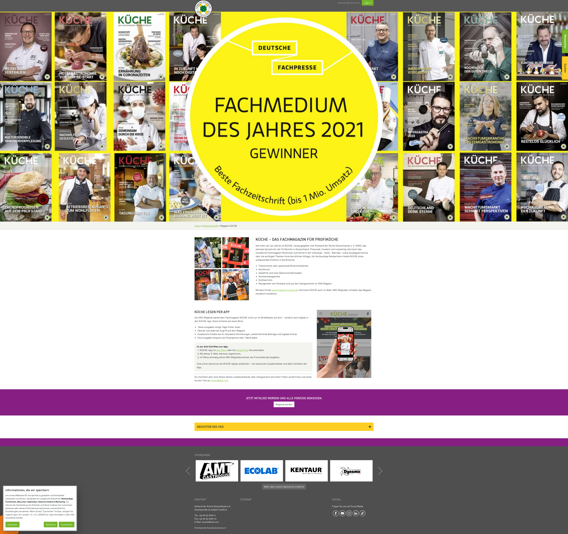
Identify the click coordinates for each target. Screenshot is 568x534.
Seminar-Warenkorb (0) (348, 2)
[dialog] (40, 508)
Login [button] (366, 2)
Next (380, 470)
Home (198, 225)
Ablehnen (51, 524)
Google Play (242, 350)
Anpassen (12, 524)
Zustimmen (66, 524)
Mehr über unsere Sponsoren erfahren (284, 486)
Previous (189, 470)
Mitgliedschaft (210, 225)
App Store (221, 350)
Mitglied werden (284, 404)
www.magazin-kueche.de (285, 290)
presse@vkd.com (219, 380)
